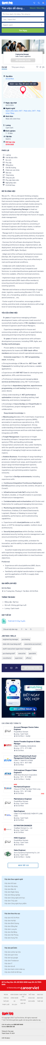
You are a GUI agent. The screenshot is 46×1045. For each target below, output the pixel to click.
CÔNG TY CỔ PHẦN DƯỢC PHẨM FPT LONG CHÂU (28, 815)
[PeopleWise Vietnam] (7, 731)
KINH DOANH (14, 994)
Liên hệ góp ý (6, 1038)
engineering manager (10, 639)
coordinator (7, 658)
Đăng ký (33, 8)
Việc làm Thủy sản (10, 901)
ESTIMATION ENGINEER (23, 825)
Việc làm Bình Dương (11, 923)
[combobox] (23, 14)
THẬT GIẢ (40, 1001)
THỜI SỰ (5, 998)
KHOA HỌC (31, 998)
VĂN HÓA (23, 1000)
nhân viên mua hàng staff (12, 644)
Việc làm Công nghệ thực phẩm (15, 903)
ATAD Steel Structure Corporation (25, 775)
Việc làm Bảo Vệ (10, 889)
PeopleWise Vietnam (21, 732)
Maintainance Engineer (23, 799)
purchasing (26, 639)
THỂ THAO (31, 994)
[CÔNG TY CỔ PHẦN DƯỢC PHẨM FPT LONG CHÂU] (7, 815)
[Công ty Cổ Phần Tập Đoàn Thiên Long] (7, 788)
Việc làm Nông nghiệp (12, 895)
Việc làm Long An (10, 929)
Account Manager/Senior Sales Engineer (26, 728)
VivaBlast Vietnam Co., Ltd (23, 828)
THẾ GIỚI (6, 1001)
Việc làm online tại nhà (12, 952)
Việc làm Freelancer (11, 961)
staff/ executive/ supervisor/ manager (17, 649)
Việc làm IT (8, 963)
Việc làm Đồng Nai (11, 926)
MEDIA (6, 994)
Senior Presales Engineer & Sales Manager (27, 742)
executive (21, 653)
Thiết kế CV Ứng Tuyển (16, 621)
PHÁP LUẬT (5, 1004)
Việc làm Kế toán (10, 883)
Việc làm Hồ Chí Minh (11, 918)
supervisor (19, 658)
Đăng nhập (40, 8)
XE (14, 1001)
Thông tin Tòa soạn (8, 1031)
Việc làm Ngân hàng (11, 892)
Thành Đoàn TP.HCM (8, 1033)
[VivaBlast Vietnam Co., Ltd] (7, 829)
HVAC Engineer (20, 838)
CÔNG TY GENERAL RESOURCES (25, 746)
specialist (32, 653)
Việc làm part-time (11, 955)
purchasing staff (9, 653)
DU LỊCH (14, 1004)
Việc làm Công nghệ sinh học (14, 898)
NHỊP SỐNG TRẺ (23, 996)
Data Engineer (19, 811)
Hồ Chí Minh (10, 79)
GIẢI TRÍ (23, 1003)
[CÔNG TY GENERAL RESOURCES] (7, 745)
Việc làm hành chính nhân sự (14, 969)
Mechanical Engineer (22, 786)
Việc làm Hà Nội (10, 920)
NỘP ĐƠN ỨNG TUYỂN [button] (23, 60)
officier (28, 658)
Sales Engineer (20, 850)
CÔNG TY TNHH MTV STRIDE (23, 760)
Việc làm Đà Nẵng (10, 932)
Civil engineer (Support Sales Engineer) (25, 771)
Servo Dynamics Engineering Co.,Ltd (26, 853)
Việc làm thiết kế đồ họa (13, 972)
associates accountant (32, 644)
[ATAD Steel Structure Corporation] (7, 774)
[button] (39, 3)
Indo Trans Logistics (23, 56)
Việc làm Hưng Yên (11, 938)
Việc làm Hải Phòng (11, 935)
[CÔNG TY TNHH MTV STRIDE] (7, 759)
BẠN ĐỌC (40, 998)
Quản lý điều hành (12, 111)
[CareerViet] (29, 988)
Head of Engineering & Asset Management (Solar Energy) (25, 757)
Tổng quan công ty (18, 67)
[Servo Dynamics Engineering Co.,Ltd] (7, 854)
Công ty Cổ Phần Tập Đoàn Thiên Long (27, 789)
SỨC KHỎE (31, 1001)
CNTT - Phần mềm (25, 111)
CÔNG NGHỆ (14, 998)
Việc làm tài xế (9, 966)
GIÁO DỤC (40, 994)
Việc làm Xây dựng (11, 886)
